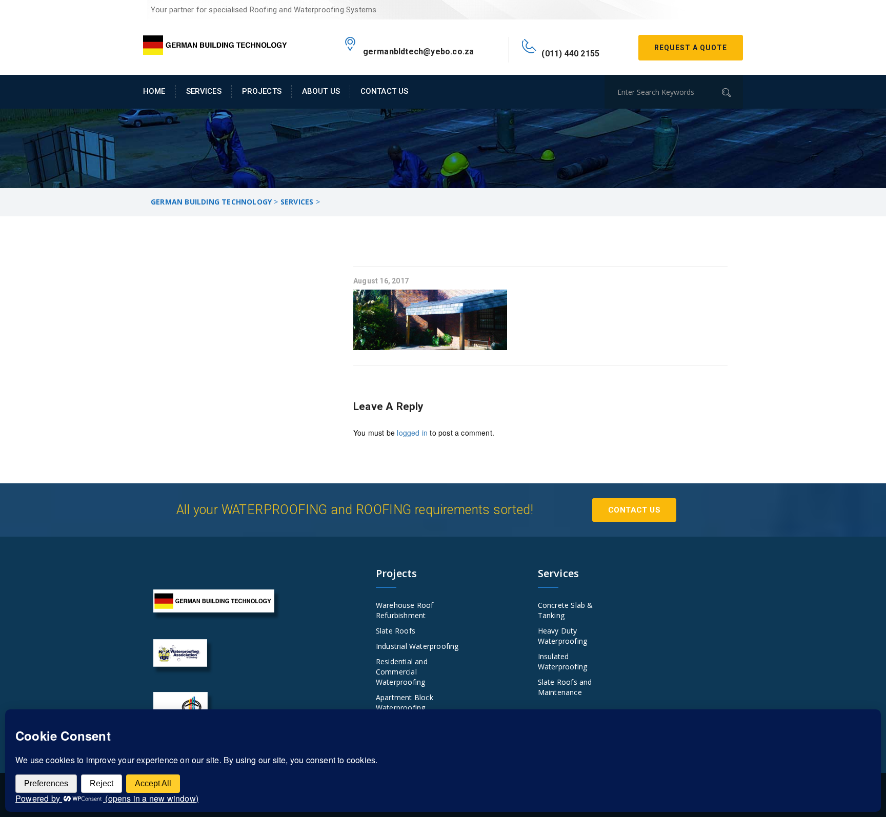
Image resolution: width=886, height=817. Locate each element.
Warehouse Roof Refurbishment (405, 610)
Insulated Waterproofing (563, 661)
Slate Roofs (395, 631)
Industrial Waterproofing (417, 646)
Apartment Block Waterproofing (404, 702)
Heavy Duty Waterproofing (563, 636)
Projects (261, 91)
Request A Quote (690, 48)
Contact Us (384, 91)
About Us (321, 91)
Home (154, 91)
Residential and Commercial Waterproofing (402, 672)
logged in (412, 432)
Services (204, 91)
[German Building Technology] (215, 43)
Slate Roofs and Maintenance (565, 687)
